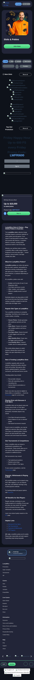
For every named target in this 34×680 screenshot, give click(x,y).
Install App (15, 551)
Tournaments (8, 470)
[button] (7, 74)
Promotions (8, 395)
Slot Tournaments (13, 526)
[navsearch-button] (8, 66)
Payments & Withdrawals (15, 528)
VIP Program (11, 530)
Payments (10, 492)
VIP (6, 515)
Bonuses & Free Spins (14, 524)
